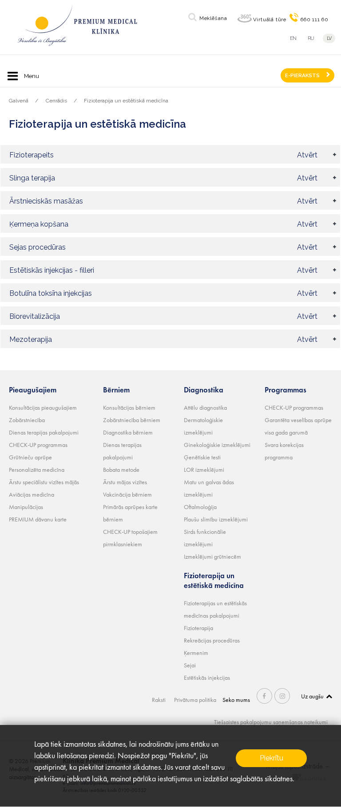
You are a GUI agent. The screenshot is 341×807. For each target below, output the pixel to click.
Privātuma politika (195, 700)
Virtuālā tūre (269, 19)
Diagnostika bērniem (128, 432)
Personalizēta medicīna (36, 470)
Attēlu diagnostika (205, 407)
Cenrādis (56, 101)
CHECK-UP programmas (38, 445)
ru (311, 38)
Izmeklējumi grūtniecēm (212, 556)
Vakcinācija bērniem (127, 494)
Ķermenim (196, 653)
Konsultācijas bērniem (129, 407)
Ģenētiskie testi (202, 457)
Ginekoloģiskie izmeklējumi (217, 445)
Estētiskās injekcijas (207, 678)
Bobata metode (121, 470)
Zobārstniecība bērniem (131, 420)
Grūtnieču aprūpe (30, 457)
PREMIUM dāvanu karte (38, 519)
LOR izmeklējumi (204, 470)
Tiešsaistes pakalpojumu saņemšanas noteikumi (271, 722)
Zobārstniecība (27, 420)
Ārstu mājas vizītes (125, 482)
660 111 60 (315, 19)
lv (329, 38)
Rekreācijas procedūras (212, 640)
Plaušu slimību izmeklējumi (216, 519)
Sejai (190, 665)
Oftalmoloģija (200, 507)
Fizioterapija (198, 628)
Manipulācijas (26, 507)
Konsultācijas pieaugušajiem (43, 407)
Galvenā (18, 101)
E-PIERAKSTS (302, 75)
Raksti (159, 700)
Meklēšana (213, 18)
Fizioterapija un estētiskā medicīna (126, 101)
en (293, 38)
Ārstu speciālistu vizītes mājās (44, 482)
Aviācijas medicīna (31, 494)
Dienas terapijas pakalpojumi (44, 432)
